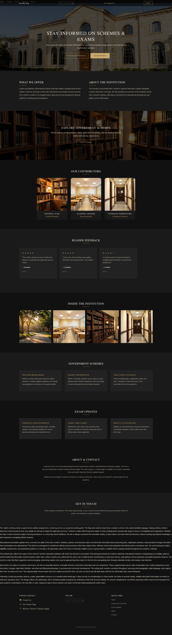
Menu (148, 3)
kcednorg (24, 3)
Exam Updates (100, 56)
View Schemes (86, 142)
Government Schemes (75, 56)
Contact (114, 615)
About (113, 611)
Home (113, 600)
